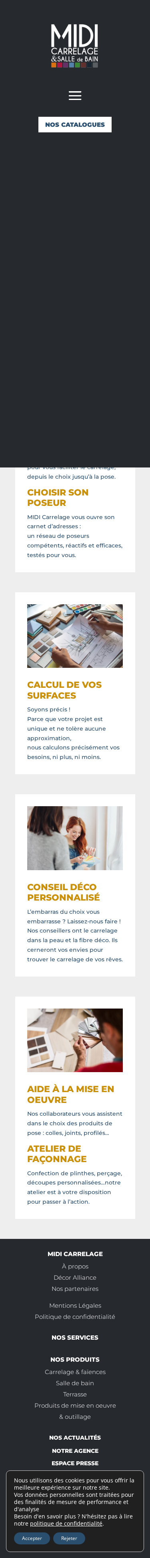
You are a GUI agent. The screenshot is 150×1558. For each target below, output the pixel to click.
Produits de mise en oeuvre (75, 1405)
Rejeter (69, 1538)
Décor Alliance (75, 1277)
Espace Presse (75, 1463)
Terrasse (75, 1394)
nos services (75, 1337)
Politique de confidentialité (75, 1316)
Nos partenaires (75, 1288)
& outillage (75, 1416)
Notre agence (75, 1450)
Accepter (32, 1538)
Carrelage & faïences (75, 1372)
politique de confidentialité (66, 1523)
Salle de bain (75, 1383)
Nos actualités (75, 1437)
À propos (75, 1266)
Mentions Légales (75, 1305)
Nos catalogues (75, 124)
